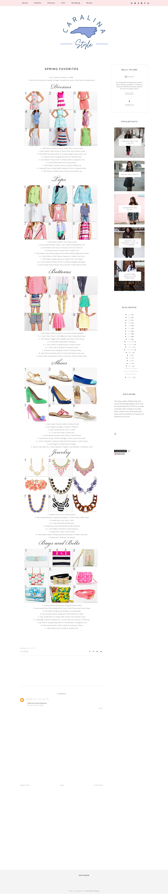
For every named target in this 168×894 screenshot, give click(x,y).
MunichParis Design (92, 891)
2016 (129, 331)
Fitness (51, 3)
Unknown (28, 699)
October (131, 347)
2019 (129, 323)
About (25, 3)
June (130, 358)
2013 (129, 339)
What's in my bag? (131, 368)
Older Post (98, 785)
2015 (129, 334)
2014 (129, 336)
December (130, 342)
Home (62, 785)
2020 (129, 320)
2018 (129, 325)
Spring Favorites (62, 69)
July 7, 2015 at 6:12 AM (41, 699)
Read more (129, 93)
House (89, 3)
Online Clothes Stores (35, 705)
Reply (101, 708)
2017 (129, 328)
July (130, 355)
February (130, 377)
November (130, 344)
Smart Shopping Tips (131, 371)
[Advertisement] (61, 759)
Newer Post (25, 785)
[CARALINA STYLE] (84, 35)
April (130, 363)
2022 (129, 315)
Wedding (75, 3)
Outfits (37, 3)
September (131, 350)
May (130, 361)
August (130, 352)
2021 (129, 317)
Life (63, 3)
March (130, 366)
